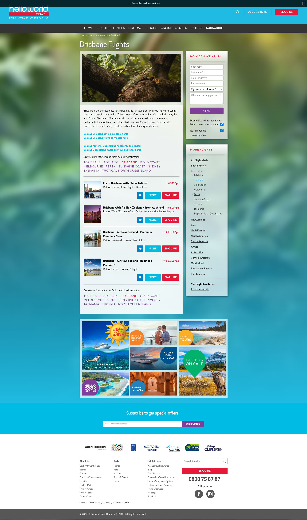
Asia (193, 225)
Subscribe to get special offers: (153, 413)
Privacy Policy (86, 492)
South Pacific (199, 165)
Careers (83, 473)
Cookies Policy (86, 485)
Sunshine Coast (131, 166)
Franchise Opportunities (91, 477)
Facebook (199, 494)
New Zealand (198, 219)
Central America (200, 257)
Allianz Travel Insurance (158, 465)
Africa (194, 246)
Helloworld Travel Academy (160, 485)
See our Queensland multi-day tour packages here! (112, 149)
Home (88, 28)
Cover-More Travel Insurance (161, 477)
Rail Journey (198, 274)
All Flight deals (199, 160)
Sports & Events (121, 477)
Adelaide (111, 162)
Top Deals (92, 162)
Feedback (152, 496)
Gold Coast (150, 162)
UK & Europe (198, 230)
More (153, 195)
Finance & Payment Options (160, 481)
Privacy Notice (86, 488)
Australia (196, 171)
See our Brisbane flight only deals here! (106, 137)
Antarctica (197, 252)
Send (206, 110)
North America (199, 235)
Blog (150, 469)
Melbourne (93, 166)
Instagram (210, 494)
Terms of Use (85, 496)
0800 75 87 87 (258, 12)
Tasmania (91, 170)
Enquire (287, 12)
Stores (83, 469)
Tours (152, 28)
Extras (197, 28)
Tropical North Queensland (126, 170)
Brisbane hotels (200, 289)
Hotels (119, 28)
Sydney (154, 166)
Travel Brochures (155, 488)
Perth (111, 166)
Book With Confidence (90, 465)
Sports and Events (201, 268)
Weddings (152, 492)
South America (199, 241)
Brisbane (198, 180)
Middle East (197, 263)
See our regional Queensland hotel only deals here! (112, 145)
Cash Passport (154, 473)
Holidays (135, 28)
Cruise (166, 28)
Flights (103, 28)
